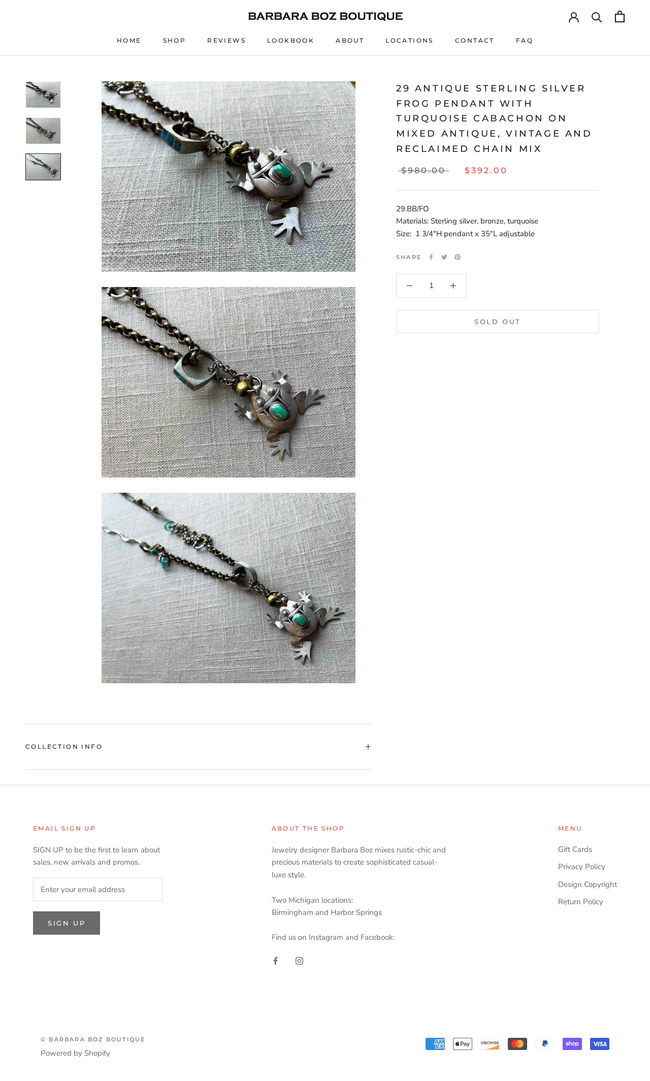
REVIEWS (226, 40)
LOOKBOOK (290, 40)
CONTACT (475, 40)
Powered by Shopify (75, 1053)
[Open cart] (620, 16)
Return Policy (580, 902)
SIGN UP (66, 923)
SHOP (174, 40)
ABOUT (350, 40)
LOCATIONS (409, 40)
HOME (129, 40)
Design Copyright (587, 884)
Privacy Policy (581, 867)
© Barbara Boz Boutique (93, 1039)
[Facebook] (431, 257)
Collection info (64, 746)
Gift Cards (575, 849)
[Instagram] (299, 960)
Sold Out (497, 321)
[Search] (597, 16)
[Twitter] (444, 257)
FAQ (524, 40)
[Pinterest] (457, 257)
